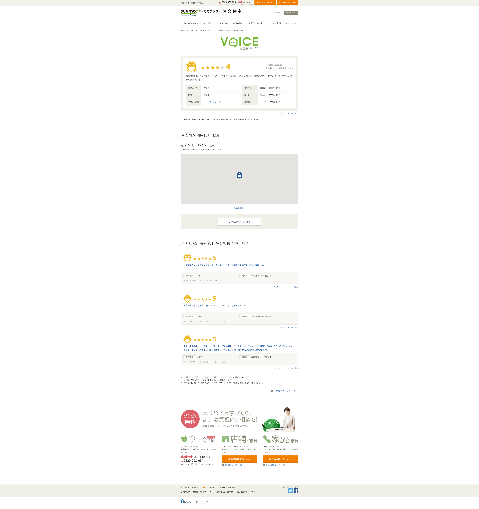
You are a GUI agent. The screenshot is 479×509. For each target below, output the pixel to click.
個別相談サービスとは (233, 465)
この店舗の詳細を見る (239, 221)
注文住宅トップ (191, 23)
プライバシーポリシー (207, 492)
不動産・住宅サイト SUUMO (245, 492)
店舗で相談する (266, 2)
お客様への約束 (256, 23)
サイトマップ (185, 492)
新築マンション (291, 13)
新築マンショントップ (229, 487)
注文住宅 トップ (209, 30)
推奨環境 (230, 492)
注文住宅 (277, 13)
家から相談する (288, 2)
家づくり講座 (222, 23)
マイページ (291, 23)
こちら (251, 4)
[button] (239, 176)
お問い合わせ (220, 492)
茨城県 (229, 30)
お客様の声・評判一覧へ (285, 391)
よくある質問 (275, 23)
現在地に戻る (239, 208)
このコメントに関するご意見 (286, 113)
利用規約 (195, 492)
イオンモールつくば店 (212, 102)
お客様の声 (221, 30)
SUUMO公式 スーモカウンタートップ (191, 30)
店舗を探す (238, 23)
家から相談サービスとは (275, 465)
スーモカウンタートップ (191, 487)
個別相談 (207, 23)
